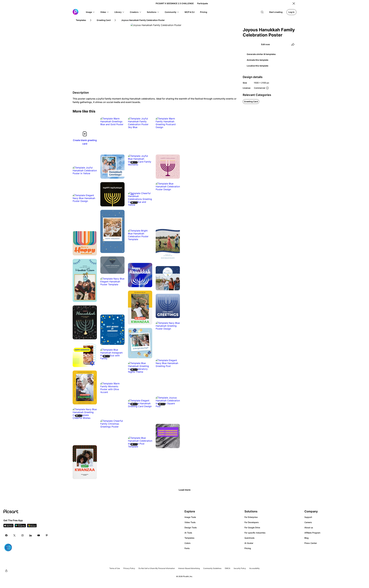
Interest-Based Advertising (189, 568)
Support (308, 517)
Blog (306, 538)
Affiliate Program (312, 532)
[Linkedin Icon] (30, 535)
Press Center (310, 543)
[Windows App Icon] (32, 526)
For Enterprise (251, 517)
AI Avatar (248, 543)
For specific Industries (255, 532)
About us (308, 527)
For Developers (251, 522)
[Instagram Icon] (22, 535)
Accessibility (254, 568)
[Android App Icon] (20, 526)
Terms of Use (114, 568)
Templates (189, 538)
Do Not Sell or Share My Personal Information (157, 568)
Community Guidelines (212, 568)
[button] (90, 12)
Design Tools (190, 527)
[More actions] (120, 121)
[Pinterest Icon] (47, 535)
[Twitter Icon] (14, 535)
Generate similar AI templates (261, 54)
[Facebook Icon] (6, 535)
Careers (308, 522)
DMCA (227, 568)
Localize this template (257, 65)
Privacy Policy (129, 568)
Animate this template (257, 60)
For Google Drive (252, 527)
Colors (187, 543)
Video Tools (190, 522)
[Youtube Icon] (39, 535)
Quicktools (249, 538)
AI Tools (188, 532)
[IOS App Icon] (8, 526)
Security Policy (240, 568)
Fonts (187, 548)
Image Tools (190, 517)
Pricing (247, 548)
